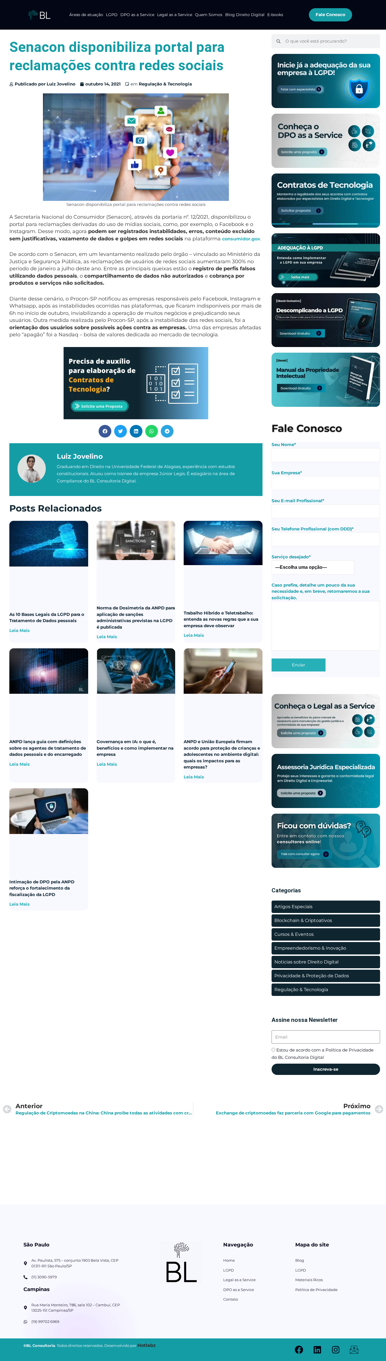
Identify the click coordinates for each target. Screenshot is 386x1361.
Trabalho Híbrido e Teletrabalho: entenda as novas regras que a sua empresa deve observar (221, 619)
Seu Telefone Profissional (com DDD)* (313, 529)
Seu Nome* (284, 444)
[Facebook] (298, 1349)
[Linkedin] (317, 1349)
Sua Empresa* (287, 472)
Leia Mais (19, 630)
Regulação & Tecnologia (165, 84)
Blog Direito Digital (244, 14)
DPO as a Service (137, 14)
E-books (275, 14)
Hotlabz (146, 1345)
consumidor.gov (241, 239)
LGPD (112, 14)
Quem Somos (208, 14)
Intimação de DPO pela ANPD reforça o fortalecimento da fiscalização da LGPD (41, 888)
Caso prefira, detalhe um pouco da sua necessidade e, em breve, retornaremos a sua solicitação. (321, 591)
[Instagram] (335, 1349)
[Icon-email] (354, 1349)
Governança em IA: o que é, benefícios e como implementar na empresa (135, 748)
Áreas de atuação (86, 14)
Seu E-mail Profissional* (298, 500)
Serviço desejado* (291, 556)
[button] (105, 431)
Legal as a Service (174, 14)
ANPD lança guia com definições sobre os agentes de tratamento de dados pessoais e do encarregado (47, 748)
